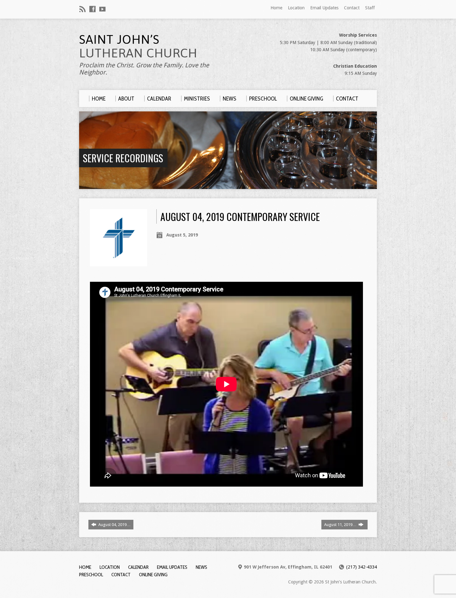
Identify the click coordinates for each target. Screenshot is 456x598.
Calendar (138, 567)
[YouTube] (102, 9)
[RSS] (82, 9)
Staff (370, 7)
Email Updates (324, 7)
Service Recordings (123, 158)
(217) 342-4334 (361, 566)
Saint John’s (138, 46)
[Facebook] (92, 9)
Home (276, 7)
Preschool (91, 575)
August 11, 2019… (340, 524)
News (201, 567)
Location (296, 7)
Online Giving (153, 575)
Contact (352, 7)
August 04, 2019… (114, 524)
